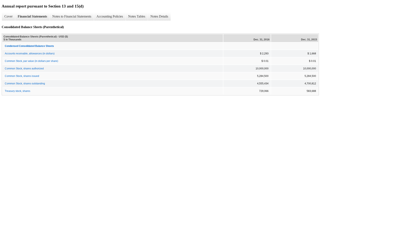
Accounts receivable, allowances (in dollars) (30, 53)
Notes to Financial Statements (71, 16)
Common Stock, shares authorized (24, 68)
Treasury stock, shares (17, 91)
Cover (8, 16)
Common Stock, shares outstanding (25, 83)
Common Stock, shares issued (22, 76)
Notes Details (159, 16)
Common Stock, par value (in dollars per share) (31, 61)
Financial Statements (32, 16)
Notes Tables (136, 16)
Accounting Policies (109, 16)
